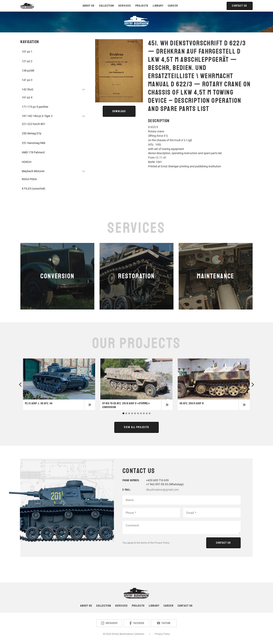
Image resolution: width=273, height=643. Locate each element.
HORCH (26, 162)
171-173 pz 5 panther (35, 106)
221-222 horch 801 (33, 124)
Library (154, 605)
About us (89, 5)
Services (121, 605)
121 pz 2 (27, 61)
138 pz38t (28, 70)
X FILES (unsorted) (33, 188)
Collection (103, 605)
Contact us (185, 605)
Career (173, 5)
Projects (138, 605)
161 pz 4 (27, 97)
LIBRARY (158, 5)
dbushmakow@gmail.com (162, 489)
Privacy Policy (161, 542)
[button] (106, 5)
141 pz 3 (27, 80)
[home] (27, 6)
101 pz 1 (27, 51)
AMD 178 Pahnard (33, 152)
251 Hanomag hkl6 (33, 143)
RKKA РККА (29, 179)
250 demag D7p (31, 133)
